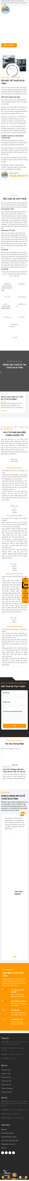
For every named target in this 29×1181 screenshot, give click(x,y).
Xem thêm (8, 410)
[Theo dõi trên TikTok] (9, 1152)
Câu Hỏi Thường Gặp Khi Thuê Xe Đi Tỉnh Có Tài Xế (14, 770)
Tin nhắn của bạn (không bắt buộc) (12, 711)
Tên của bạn (6, 692)
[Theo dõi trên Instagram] (6, 1152)
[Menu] (27, 9)
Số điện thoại (6, 702)
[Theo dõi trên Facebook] (2, 1152)
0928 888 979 (19, 175)
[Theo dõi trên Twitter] (13, 1152)
